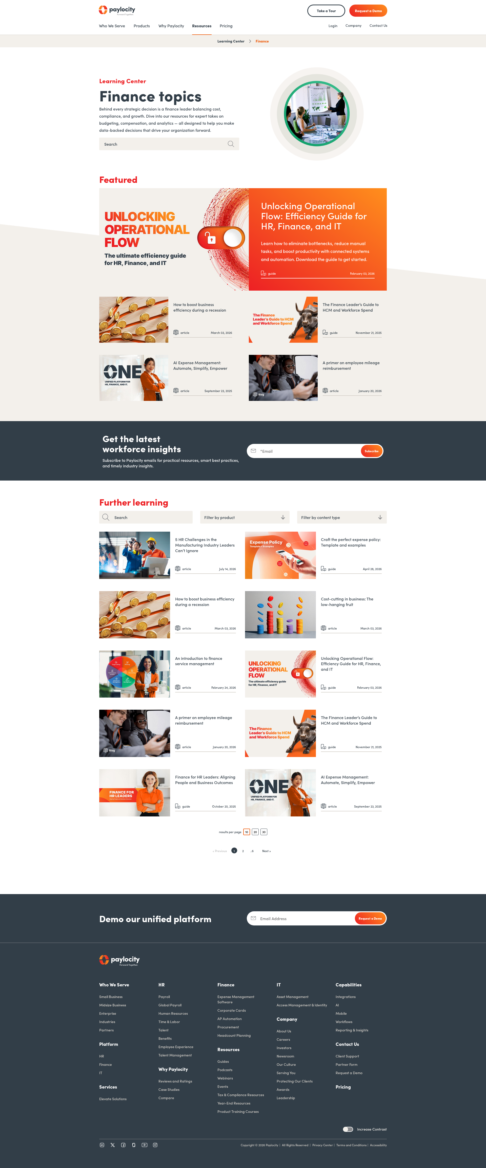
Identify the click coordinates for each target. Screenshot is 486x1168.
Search (120, 517)
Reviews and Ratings (175, 1081)
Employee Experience (175, 1046)
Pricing (343, 1087)
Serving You (286, 1072)
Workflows (344, 1021)
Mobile (341, 1013)
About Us (284, 1030)
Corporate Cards (231, 1010)
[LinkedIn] (102, 1145)
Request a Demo (349, 1072)
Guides (223, 1061)
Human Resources (173, 1013)
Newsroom (285, 1055)
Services (108, 1087)
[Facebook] (123, 1145)
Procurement (228, 1026)
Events (222, 1086)
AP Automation (229, 1018)
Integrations (346, 996)
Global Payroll (169, 1004)
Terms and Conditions (351, 1145)
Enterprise (107, 1013)
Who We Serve (114, 984)
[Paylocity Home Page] (117, 11)
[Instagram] (155, 1145)
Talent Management (175, 1054)
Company (353, 25)
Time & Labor (169, 1021)
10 (246, 832)
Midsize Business (112, 1004)
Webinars (225, 1077)
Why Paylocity (173, 1069)
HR (101, 1055)
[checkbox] (348, 1129)
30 (264, 832)
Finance (262, 41)
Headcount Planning (234, 1035)
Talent (163, 1029)
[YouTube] (144, 1145)
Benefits (165, 1038)
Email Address (273, 918)
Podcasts (224, 1069)
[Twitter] (112, 1145)
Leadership (286, 1097)
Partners (106, 1029)
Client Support (347, 1055)
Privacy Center (322, 1145)
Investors (284, 1047)
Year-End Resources (233, 1103)
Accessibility (378, 1145)
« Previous (220, 851)
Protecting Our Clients (295, 1081)
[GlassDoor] (134, 1145)
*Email (266, 451)
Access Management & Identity (302, 1004)
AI (337, 1004)
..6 (252, 851)
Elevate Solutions (113, 1098)
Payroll (164, 996)
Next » (266, 851)
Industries (107, 1021)
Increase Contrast (372, 1129)
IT (100, 1072)
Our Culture (286, 1064)
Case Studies (168, 1089)
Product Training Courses (238, 1111)
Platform (108, 1044)
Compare (166, 1097)
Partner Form (346, 1064)
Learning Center (231, 41)
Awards (283, 1089)
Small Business (111, 996)
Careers (283, 1039)
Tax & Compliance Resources (240, 1094)
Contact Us (378, 25)
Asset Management (293, 996)
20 (255, 832)
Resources (228, 1049)
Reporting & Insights (352, 1029)
